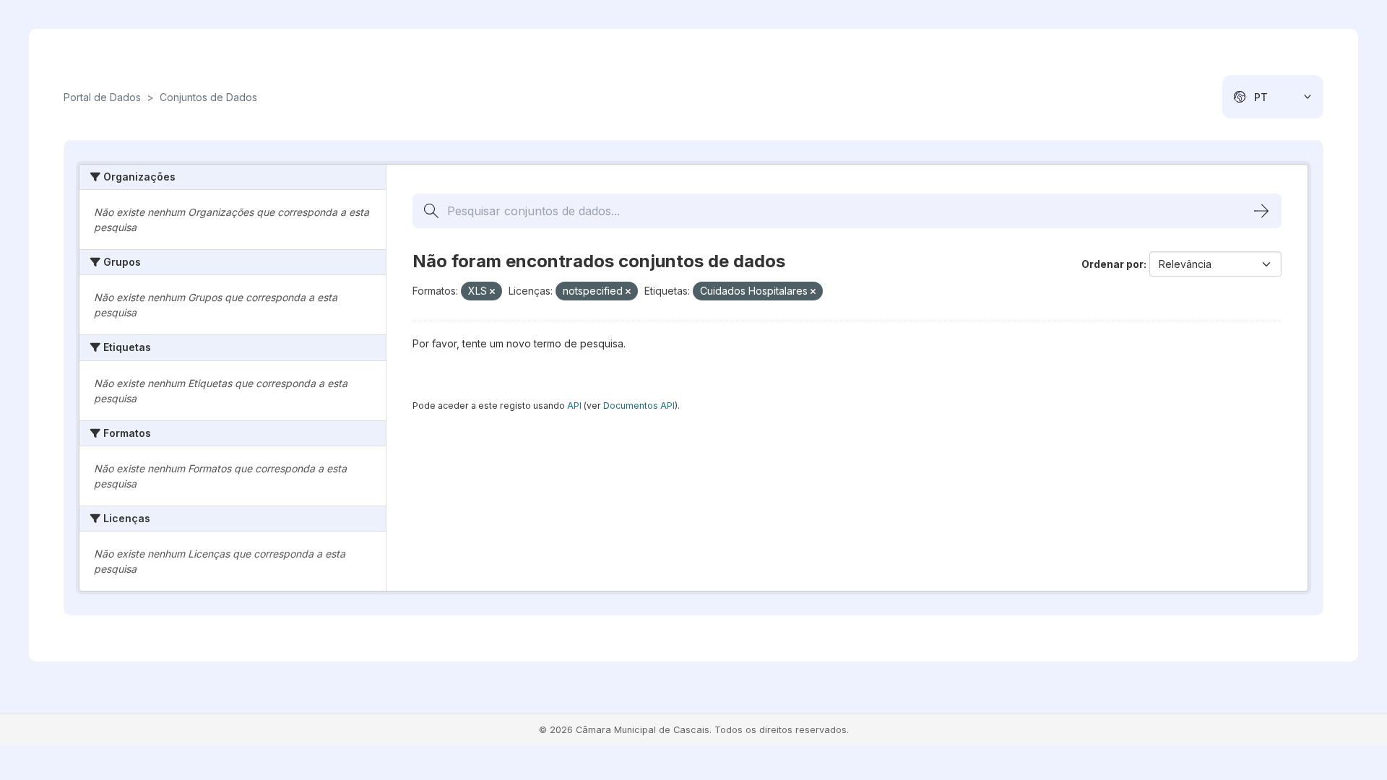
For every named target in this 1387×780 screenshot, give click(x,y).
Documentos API (639, 405)
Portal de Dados (102, 97)
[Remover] (492, 292)
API (574, 405)
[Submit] (1261, 211)
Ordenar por (1112, 264)
